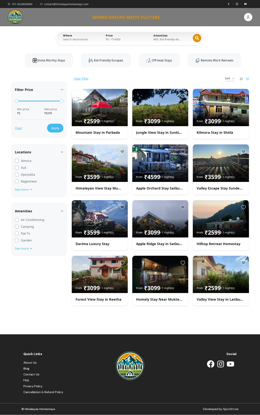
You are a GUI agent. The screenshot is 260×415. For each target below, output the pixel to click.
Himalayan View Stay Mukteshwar (105, 188)
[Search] (197, 38)
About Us (30, 363)
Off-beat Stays (161, 60)
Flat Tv (25, 233)
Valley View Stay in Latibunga (222, 299)
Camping (27, 227)
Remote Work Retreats (217, 60)
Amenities (160, 35)
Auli (23, 168)
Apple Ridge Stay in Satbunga (161, 243)
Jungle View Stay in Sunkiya (159, 132)
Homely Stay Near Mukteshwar (163, 299)
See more (22, 189)
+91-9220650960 (22, 4)
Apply (55, 128)
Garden (26, 240)
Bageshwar (29, 181)
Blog (26, 368)
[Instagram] (220, 364)
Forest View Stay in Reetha (98, 299)
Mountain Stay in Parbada (98, 132)
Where (67, 35)
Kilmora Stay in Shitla (215, 132)
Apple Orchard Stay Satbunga (161, 188)
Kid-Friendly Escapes (108, 60)
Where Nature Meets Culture (126, 17)
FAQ (26, 380)
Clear (18, 128)
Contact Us (31, 374)
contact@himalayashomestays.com (66, 4)
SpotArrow (230, 409)
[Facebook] (211, 364)
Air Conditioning (32, 220)
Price (109, 35)
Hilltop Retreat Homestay (218, 243)
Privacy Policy (32, 386)
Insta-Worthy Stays (51, 60)
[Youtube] (230, 364)
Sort (227, 78)
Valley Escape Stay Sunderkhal (222, 188)
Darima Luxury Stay (92, 243)
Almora (26, 161)
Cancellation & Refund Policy (43, 392)
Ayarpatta (28, 174)
